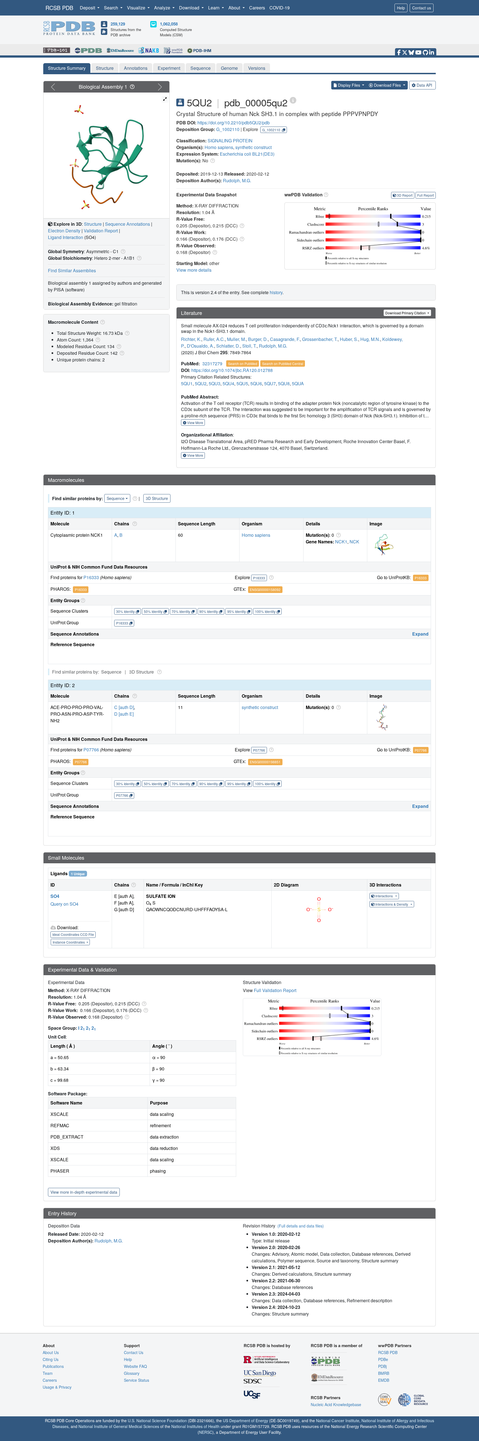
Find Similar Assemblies (72, 270)
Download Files (387, 85)
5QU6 (256, 383)
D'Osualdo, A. (200, 346)
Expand (420, 634)
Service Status (136, 1380)
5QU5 (242, 383)
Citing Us (50, 1359)
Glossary (131, 1373)
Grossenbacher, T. (320, 339)
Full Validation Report (275, 990)
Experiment (169, 68)
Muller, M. (236, 339)
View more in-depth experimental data (83, 1192)
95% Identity (236, 611)
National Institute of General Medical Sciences (118, 1426)
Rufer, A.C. (214, 339)
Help (401, 8)
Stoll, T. (249, 346)
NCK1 (341, 541)
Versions (256, 68)
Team (48, 1373)
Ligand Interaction (65, 237)
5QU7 (270, 383)
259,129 (118, 24)
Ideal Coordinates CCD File (73, 934)
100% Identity (265, 611)
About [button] (234, 7)
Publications (53, 1366)
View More (194, 422)
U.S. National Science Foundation (157, 1420)
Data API (424, 85)
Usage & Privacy (57, 1387)
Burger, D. (258, 339)
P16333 (91, 577)
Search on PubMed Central (282, 363)
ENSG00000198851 (265, 761)
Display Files (349, 85)
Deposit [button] (88, 7)
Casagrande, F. (285, 339)
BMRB (383, 1373)
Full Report (425, 195)
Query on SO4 (64, 904)
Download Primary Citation (406, 312)
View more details (194, 270)
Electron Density (64, 230)
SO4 (54, 896)
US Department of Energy (245, 1420)
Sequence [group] (115, 498)
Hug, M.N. (370, 339)
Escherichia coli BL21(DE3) (247, 154)
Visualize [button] (136, 7)
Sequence (200, 68)
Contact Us (133, 1352)
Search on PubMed (242, 363)
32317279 (212, 363)
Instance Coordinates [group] (69, 942)
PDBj (382, 1366)
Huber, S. (349, 339)
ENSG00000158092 (265, 589)
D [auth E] (124, 714)
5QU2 (201, 383)
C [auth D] (124, 707)
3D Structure (157, 498)
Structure (105, 68)
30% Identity (125, 611)
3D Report (404, 195)
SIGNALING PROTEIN (230, 140)
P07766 (91, 749)
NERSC (205, 1432)
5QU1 (187, 383)
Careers (257, 7)
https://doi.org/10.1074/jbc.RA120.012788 (232, 370)
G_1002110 (228, 129)
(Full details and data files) (300, 1226)
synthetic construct (253, 147)
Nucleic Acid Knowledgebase (336, 1404)
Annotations (135, 68)
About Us (51, 1352)
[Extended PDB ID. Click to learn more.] (293, 100)
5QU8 (284, 383)
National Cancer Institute (337, 1420)
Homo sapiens (219, 147)
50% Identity (153, 611)
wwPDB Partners (394, 1345)
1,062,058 (169, 24)
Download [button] (189, 7)
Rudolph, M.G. (237, 180)
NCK (354, 541)
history (276, 292)
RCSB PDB (59, 8)
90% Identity (208, 611)
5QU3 (214, 383)
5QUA (298, 383)
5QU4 (228, 383)
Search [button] (111, 7)
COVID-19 (279, 7)
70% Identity (181, 611)
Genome (229, 68)
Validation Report (101, 230)
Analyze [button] (162, 7)
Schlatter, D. (228, 346)
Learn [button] (214, 7)
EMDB (383, 1380)
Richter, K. (191, 339)
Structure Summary (67, 68)
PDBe (383, 1359)
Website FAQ (135, 1366)
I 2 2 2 (87, 1028)
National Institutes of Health (195, 1426)
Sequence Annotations (127, 224)
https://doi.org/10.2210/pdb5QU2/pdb (233, 122)
